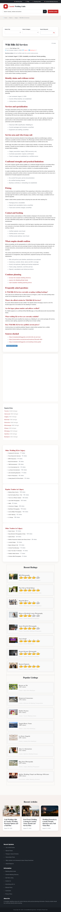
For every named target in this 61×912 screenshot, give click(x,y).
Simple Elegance (9, 863)
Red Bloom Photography (13, 509)
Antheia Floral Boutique (13, 547)
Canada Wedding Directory (52, 1)
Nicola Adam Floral (10, 857)
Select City (7, 29)
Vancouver (7, 414)
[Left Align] (45, 11)
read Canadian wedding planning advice (20, 282)
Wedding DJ (33, 50)
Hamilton (6, 434)
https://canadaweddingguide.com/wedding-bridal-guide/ (25, 342)
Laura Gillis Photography (14, 500)
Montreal (6, 419)
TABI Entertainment (12, 464)
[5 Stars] (9, 48)
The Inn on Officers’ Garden (14, 497)
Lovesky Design (12, 542)
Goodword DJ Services (13, 453)
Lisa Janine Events (10, 847)
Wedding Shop (19, 1)
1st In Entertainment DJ (13, 467)
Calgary (16, 17)
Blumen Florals (9, 850)
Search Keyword (44, 29)
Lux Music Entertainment (14, 470)
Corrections (8, 890)
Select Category (26, 29)
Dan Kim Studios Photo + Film (15, 495)
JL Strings (10, 517)
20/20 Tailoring (11, 514)
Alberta (10, 17)
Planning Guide (37, 1)
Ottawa (6, 428)
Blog (28, 1)
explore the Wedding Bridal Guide (18, 280)
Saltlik (9, 503)
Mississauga (7, 425)
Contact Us (8, 881)
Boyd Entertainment (13, 461)
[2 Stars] (6, 48)
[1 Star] (5, 48)
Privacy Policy (8, 894)
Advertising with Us (10, 884)
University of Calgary (13, 506)
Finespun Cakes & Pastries (12, 853)
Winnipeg (7, 431)
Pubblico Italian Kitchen (13, 553)
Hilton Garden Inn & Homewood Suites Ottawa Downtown (19, 860)
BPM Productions (12, 458)
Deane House (11, 531)
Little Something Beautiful (14, 472)
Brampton (7, 436)
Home (5, 17)
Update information (12, 345)
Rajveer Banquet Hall (13, 545)
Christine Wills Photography (14, 556)
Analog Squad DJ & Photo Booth (15, 478)
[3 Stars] (7, 48)
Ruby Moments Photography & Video (16, 533)
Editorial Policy (8, 887)
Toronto (6, 411)
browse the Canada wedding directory (20, 277)
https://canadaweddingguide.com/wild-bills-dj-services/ (25, 337)
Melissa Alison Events (13, 492)
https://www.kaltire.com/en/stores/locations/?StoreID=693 (25, 339)
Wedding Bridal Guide (10, 871)
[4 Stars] (8, 48)
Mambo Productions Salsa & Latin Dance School (19, 539)
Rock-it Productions (12, 475)
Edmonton (7, 422)
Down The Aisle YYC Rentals (15, 550)
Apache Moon (11, 536)
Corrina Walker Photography (14, 511)
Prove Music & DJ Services (14, 456)
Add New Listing (53, 11)
